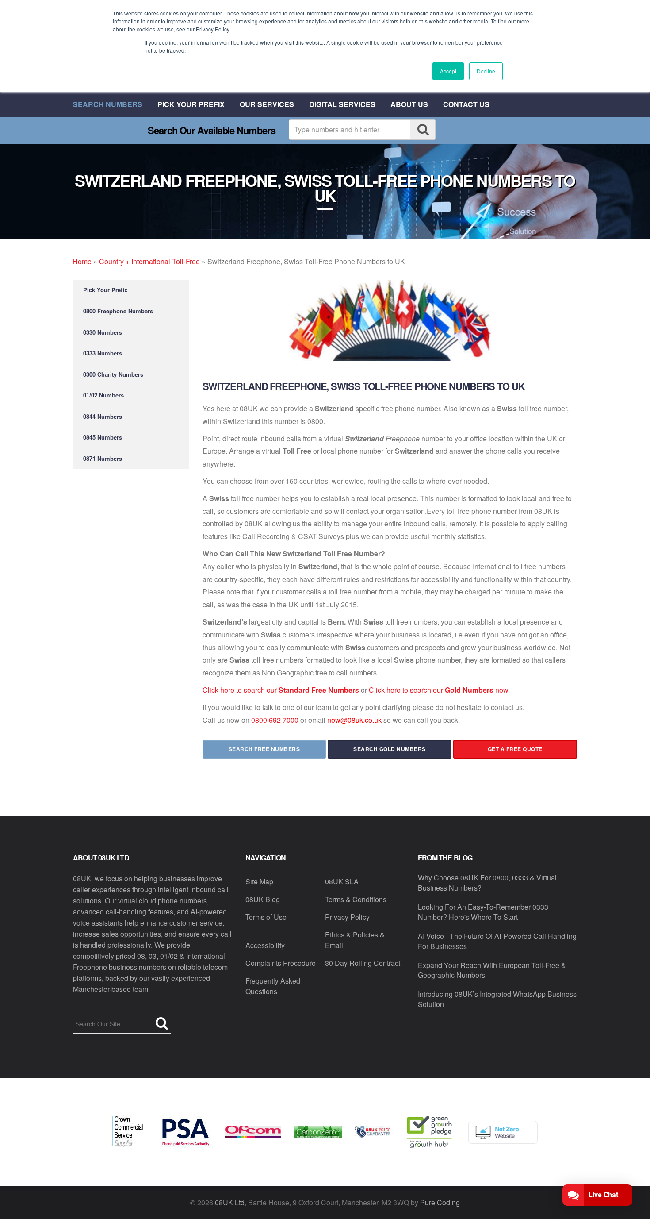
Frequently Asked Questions (272, 986)
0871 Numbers (102, 458)
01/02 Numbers (103, 395)
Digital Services (342, 104)
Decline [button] (486, 71)
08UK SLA (342, 881)
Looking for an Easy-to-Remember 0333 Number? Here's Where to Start (483, 912)
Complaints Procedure (280, 963)
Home (82, 261)
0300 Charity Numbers (113, 374)
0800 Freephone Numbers (118, 311)
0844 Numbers (102, 416)
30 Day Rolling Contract (362, 963)
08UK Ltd (230, 1202)
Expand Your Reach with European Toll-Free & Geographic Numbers (492, 970)
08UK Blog (262, 899)
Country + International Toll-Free (149, 261)
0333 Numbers (102, 353)
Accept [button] (448, 71)
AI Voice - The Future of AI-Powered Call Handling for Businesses (497, 941)
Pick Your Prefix (191, 104)
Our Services (267, 104)
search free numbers (264, 749)
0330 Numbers (102, 332)
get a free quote (515, 749)
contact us (466, 104)
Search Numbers (107, 104)
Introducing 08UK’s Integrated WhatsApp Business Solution (497, 999)
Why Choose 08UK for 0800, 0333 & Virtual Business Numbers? (487, 882)
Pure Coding (440, 1202)
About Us (409, 104)
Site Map (259, 881)
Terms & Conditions (355, 899)
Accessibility (265, 945)
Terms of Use (266, 917)
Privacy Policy (347, 917)
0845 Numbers (102, 437)
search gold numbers (389, 749)
